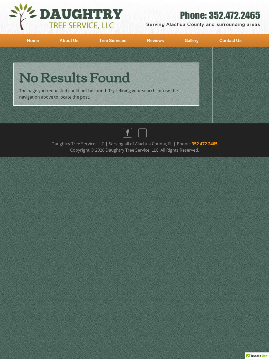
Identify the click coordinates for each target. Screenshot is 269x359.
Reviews (155, 40)
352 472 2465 (205, 144)
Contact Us (230, 40)
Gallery (192, 40)
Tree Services (112, 40)
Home (33, 40)
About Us (69, 40)
